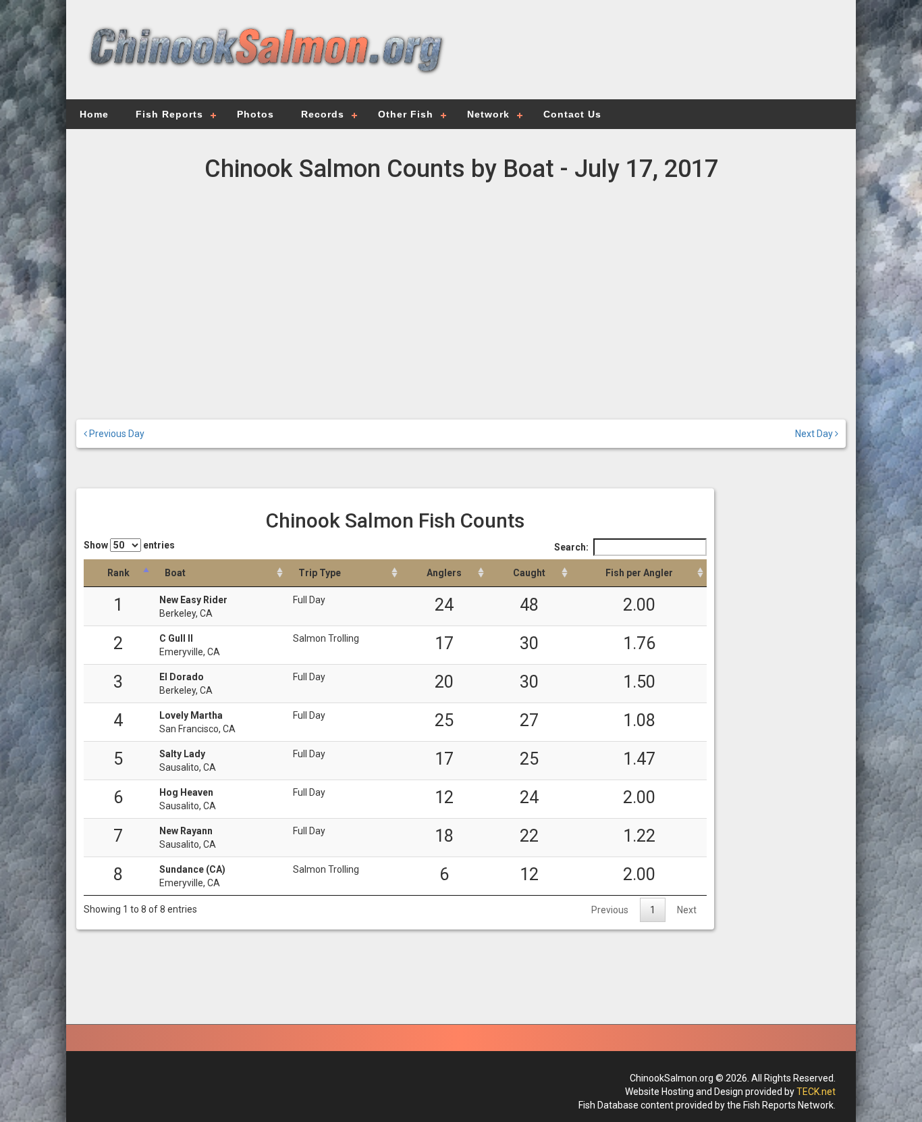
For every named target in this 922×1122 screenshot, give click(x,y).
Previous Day (115, 433)
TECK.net (816, 1091)
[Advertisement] (651, 57)
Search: (571, 547)
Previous (609, 909)
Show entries (129, 545)
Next (687, 909)
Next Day (815, 433)
